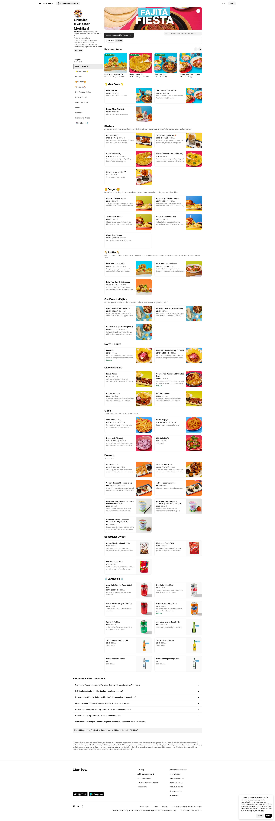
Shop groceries (176, 791)
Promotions (142, 787)
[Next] (200, 49)
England (94, 730)
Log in (223, 3)
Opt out (259, 815)
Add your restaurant (146, 774)
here (262, 811)
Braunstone (106, 730)
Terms (156, 806)
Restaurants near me (178, 770)
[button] (137, 685)
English (175, 795)
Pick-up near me (176, 783)
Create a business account (148, 783)
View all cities (175, 774)
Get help (141, 770)
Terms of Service (166, 810)
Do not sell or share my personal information (186, 806)
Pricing (164, 806)
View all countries (177, 778)
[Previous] (196, 49)
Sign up (232, 3)
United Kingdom (81, 730)
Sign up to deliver (145, 778)
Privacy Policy (144, 806)
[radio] (111, 40)
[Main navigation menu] (39, 3)
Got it (268, 815)
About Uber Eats (176, 787)
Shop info (78, 50)
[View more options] (198, 11)
